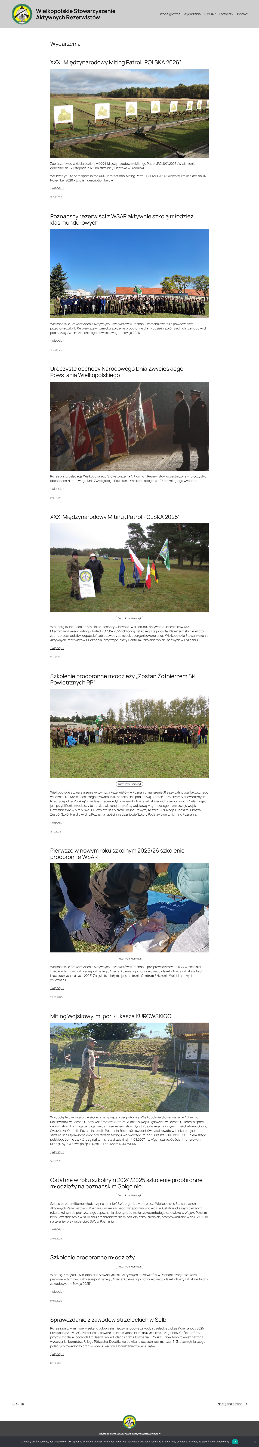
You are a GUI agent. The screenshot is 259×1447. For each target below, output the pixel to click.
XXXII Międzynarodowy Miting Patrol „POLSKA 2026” (115, 62)
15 (22, 1404)
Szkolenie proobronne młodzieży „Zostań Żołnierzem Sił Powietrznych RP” (122, 679)
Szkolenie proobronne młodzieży (92, 1257)
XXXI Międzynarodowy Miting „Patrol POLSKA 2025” (115, 517)
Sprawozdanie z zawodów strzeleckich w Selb (108, 1319)
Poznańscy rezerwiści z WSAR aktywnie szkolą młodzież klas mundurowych (122, 219)
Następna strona (233, 1404)
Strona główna (169, 14)
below (108, 180)
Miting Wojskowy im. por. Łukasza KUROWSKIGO (110, 1016)
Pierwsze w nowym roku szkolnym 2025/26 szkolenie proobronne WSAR (117, 853)
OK (235, 1441)
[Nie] (254, 1441)
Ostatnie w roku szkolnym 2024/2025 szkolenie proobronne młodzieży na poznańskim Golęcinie (126, 1183)
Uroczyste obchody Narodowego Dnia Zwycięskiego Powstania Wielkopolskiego (116, 371)
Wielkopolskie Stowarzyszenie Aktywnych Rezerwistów (75, 14)
